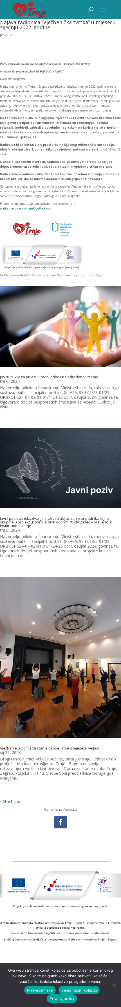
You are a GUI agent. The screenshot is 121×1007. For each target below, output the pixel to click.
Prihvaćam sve (40, 990)
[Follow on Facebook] (60, 822)
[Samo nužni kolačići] (114, 985)
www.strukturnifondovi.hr (92, 933)
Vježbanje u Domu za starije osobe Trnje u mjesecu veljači (49, 748)
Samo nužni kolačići (79, 990)
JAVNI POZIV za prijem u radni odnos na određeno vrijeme (49, 376)
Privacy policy (62, 998)
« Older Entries (10, 801)
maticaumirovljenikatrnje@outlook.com (25, 208)
